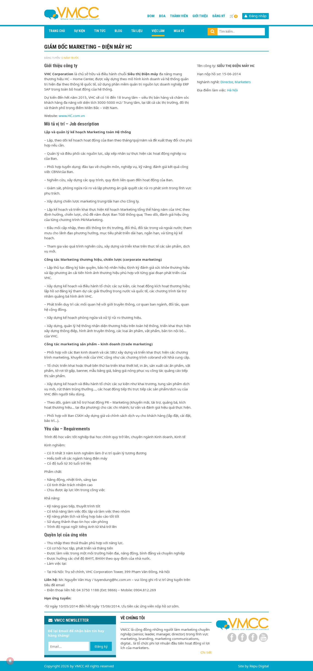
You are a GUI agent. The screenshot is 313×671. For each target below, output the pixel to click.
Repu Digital (259, 666)
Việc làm (158, 31)
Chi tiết (205, 652)
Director (226, 82)
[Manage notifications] (10, 661)
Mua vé (179, 31)
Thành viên (179, 16)
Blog (118, 31)
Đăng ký (218, 16)
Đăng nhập (256, 15)
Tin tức (99, 31)
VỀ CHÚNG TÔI (133, 617)
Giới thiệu (200, 16)
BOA (162, 16)
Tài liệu (137, 31)
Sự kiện (79, 31)
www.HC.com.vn (71, 115)
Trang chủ (57, 31)
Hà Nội (232, 90)
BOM (150, 16)
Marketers (243, 82)
